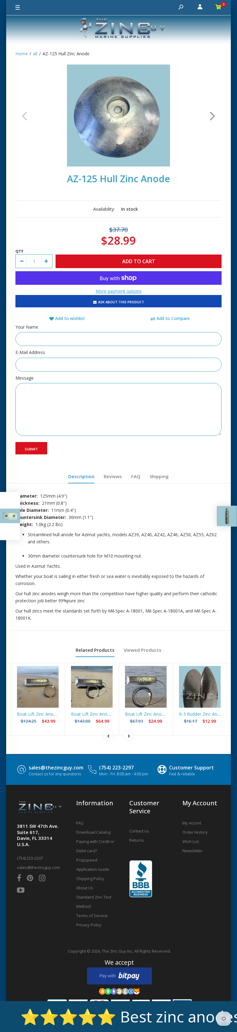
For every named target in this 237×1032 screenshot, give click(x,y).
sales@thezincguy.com (56, 767)
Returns (136, 840)
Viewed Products (142, 650)
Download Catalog (93, 832)
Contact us (139, 831)
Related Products (95, 650)
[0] (218, 8)
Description (81, 476)
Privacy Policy (89, 925)
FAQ (135, 476)
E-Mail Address (30, 352)
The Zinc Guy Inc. (117, 951)
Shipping (159, 476)
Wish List (190, 841)
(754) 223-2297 (116, 767)
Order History (195, 832)
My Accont (191, 823)
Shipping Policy (90, 878)
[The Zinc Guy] (118, 29)
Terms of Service (92, 915)
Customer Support (191, 767)
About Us (84, 888)
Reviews (113, 476)
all (35, 54)
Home (21, 54)
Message (24, 378)
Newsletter (192, 850)
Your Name (26, 327)
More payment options (119, 291)
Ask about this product (121, 302)
